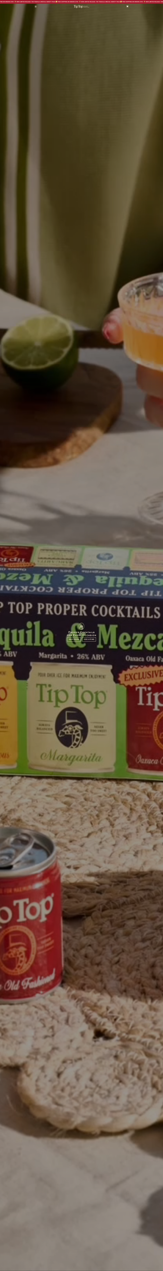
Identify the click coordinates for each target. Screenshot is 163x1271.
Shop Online (74, 639)
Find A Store (89, 639)
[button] (36, 6)
